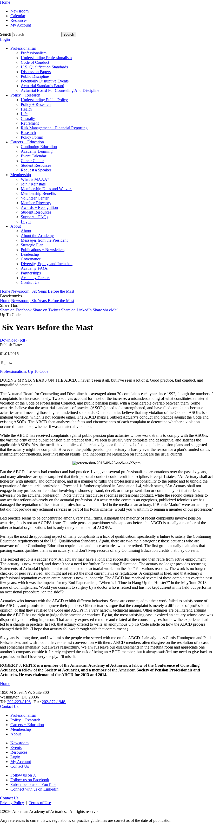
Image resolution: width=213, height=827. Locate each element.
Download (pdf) (13, 340)
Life (24, 114)
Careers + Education (27, 142)
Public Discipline (35, 76)
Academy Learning (36, 151)
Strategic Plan (32, 245)
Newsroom (19, 11)
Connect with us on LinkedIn (34, 789)
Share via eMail (105, 310)
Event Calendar (33, 156)
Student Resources (36, 165)
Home (5, 2)
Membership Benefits (38, 193)
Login (5, 39)
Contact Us (30, 282)
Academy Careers (35, 277)
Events (16, 747)
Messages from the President (44, 240)
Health (26, 109)
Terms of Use (40, 802)
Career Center (32, 160)
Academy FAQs (34, 268)
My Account (20, 25)
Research (28, 132)
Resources (18, 20)
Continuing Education (39, 146)
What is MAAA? (35, 179)
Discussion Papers (36, 71)
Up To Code (38, 371)
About (15, 226)
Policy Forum (32, 137)
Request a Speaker (36, 170)
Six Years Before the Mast (52, 291)
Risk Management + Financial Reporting (54, 128)
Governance (31, 259)
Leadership (30, 254)
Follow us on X (23, 775)
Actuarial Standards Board (42, 86)
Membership (20, 174)
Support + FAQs (34, 217)
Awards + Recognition (39, 207)
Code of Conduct (35, 62)
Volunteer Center (35, 198)
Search (5, 34)
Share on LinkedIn (76, 310)
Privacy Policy (12, 802)
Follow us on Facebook (29, 780)
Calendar (17, 16)
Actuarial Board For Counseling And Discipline (60, 90)
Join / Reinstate (33, 184)
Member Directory (36, 203)
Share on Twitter (46, 310)
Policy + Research (25, 95)
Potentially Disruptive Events (45, 81)
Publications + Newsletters (42, 249)
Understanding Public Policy (44, 100)
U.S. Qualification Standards (44, 67)
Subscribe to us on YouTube (33, 784)
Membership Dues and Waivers (46, 189)
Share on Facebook (16, 310)
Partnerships (31, 273)
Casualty (28, 118)
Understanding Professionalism (46, 57)
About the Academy (37, 235)
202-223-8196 (19, 702)
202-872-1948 (54, 702)
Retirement (30, 123)
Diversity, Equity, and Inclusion (46, 263)
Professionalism (23, 48)
